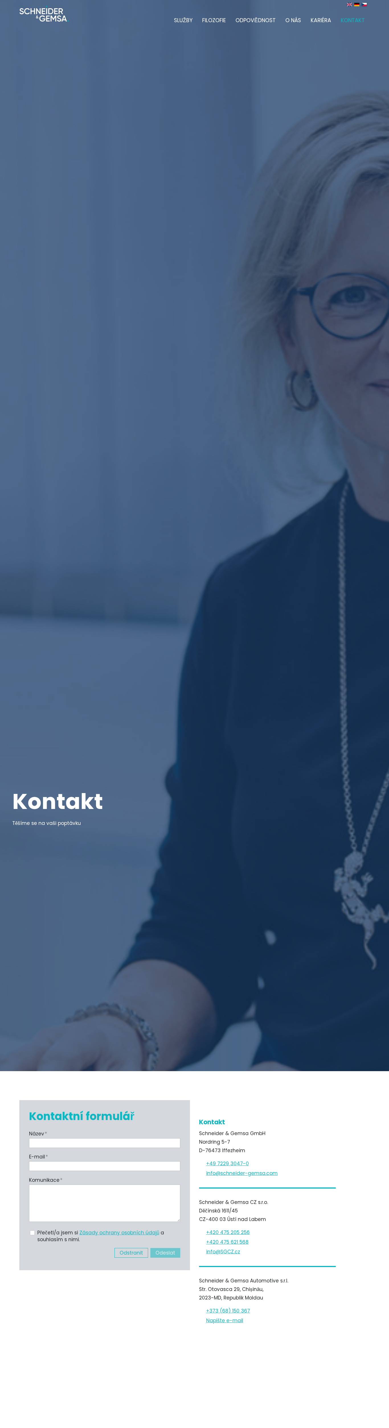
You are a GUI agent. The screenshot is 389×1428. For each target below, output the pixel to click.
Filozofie (214, 20)
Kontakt (353, 20)
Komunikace (45, 1180)
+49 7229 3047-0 (227, 1163)
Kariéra (321, 20)
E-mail (38, 1156)
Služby (183, 20)
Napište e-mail (224, 1320)
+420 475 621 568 (227, 1242)
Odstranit (131, 1252)
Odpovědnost (256, 20)
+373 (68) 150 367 (228, 1310)
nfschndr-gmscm (242, 1173)
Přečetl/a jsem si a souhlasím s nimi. (100, 1236)
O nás (293, 20)
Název (38, 1133)
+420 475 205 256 (228, 1232)
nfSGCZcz (223, 1251)
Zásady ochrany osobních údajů (119, 1232)
